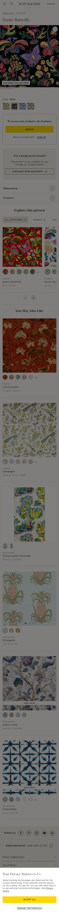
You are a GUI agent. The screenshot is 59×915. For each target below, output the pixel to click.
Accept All (29, 899)
